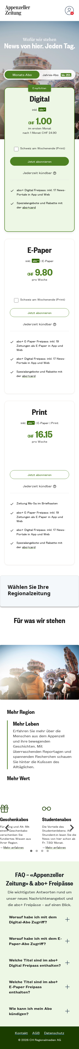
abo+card (29, 207)
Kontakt (21, 1033)
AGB (36, 1033)
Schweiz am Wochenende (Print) (42, 148)
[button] (39, 711)
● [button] (31, 850)
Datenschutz (54, 1033)
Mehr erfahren (13, 847)
